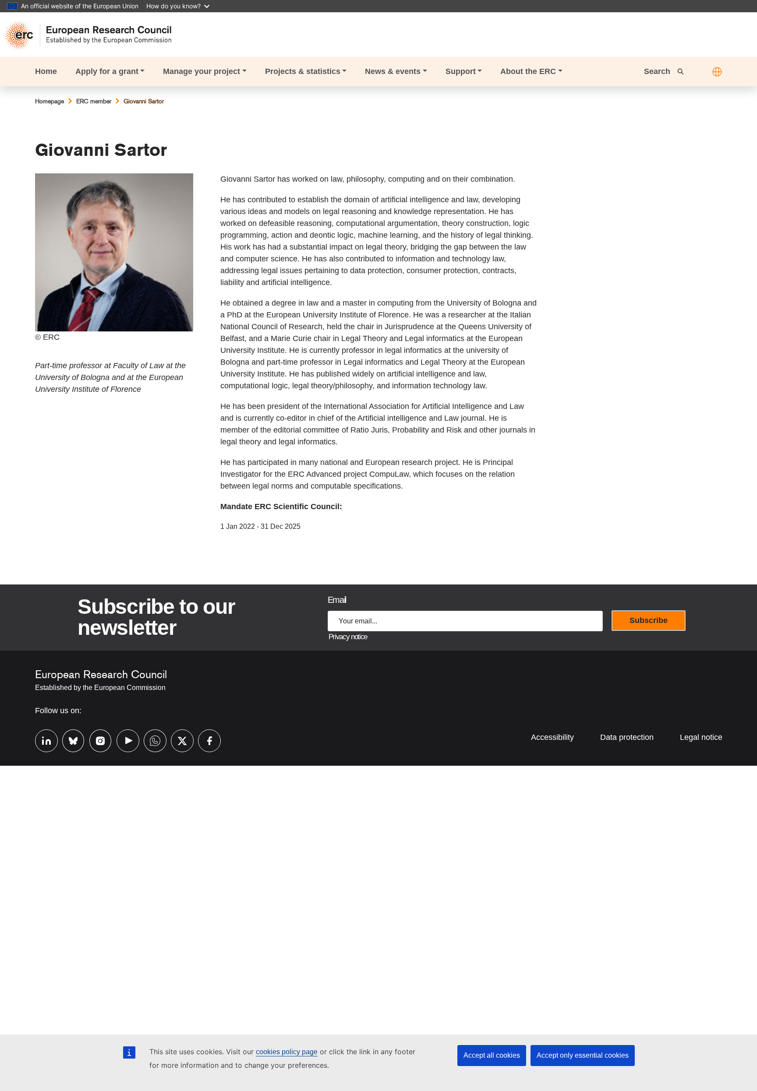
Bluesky (69, 739)
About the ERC (528, 71)
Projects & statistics (302, 71)
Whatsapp (151, 739)
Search (658, 71)
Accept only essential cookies (583, 1055)
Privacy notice (348, 637)
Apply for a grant (106, 71)
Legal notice (701, 737)
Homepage (49, 101)
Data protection (627, 737)
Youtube (124, 739)
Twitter (178, 739)
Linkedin (42, 739)
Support (461, 71)
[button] (717, 72)
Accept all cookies (491, 1055)
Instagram (96, 739)
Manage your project (201, 71)
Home (46, 71)
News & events (393, 71)
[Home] (92, 35)
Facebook (205, 739)
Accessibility (552, 737)
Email (337, 600)
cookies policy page (287, 1052)
